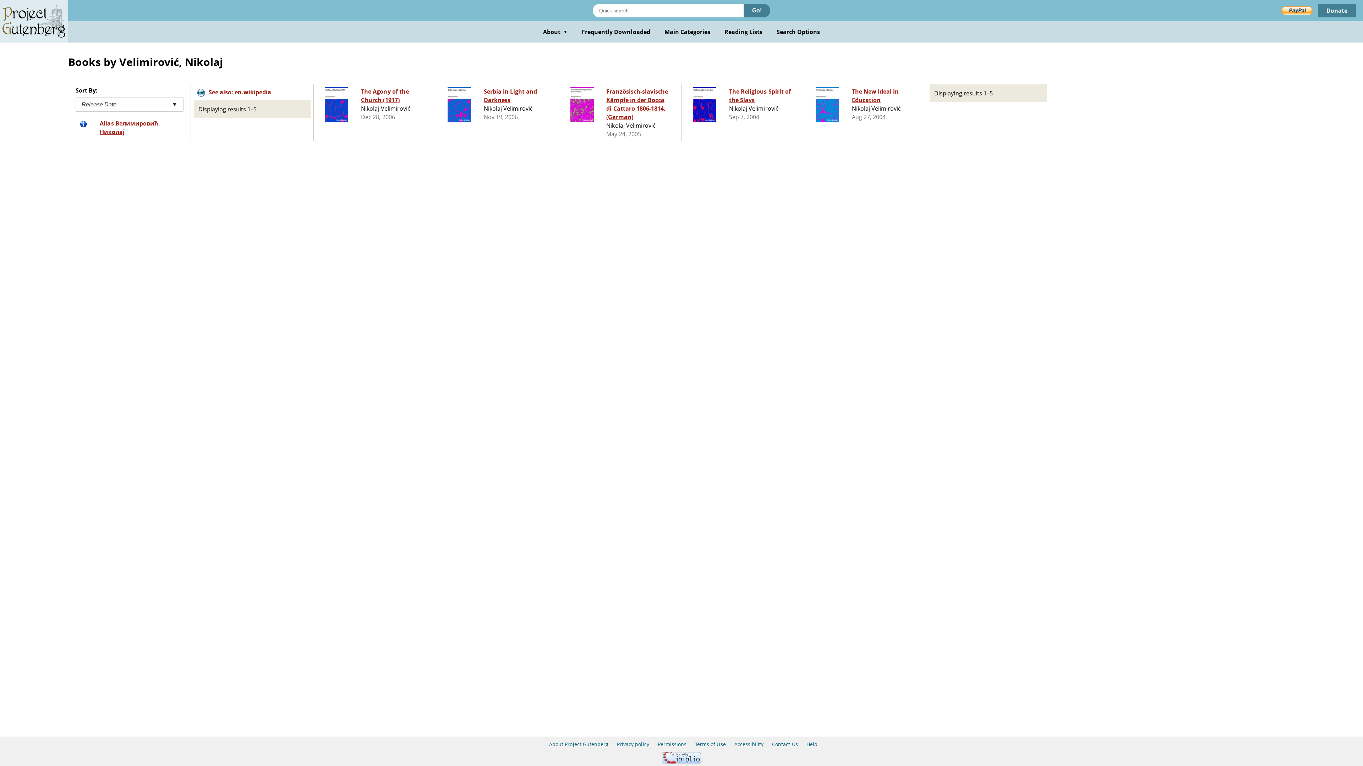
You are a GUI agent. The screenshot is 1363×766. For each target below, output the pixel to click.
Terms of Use (710, 744)
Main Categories (687, 32)
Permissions (672, 744)
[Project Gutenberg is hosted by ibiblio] (681, 761)
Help (811, 744)
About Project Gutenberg (578, 744)
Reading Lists (743, 32)
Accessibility (749, 744)
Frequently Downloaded (616, 32)
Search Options (798, 32)
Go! (757, 10)
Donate (1336, 11)
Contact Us (785, 744)
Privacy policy (633, 744)
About (555, 32)
